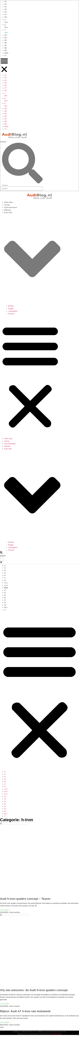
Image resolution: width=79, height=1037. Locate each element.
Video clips (8, 202)
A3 (5, 4)
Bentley (11, 306)
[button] (4, 65)
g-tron (6, 585)
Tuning (7, 205)
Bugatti (10, 308)
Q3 (5, 37)
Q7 (5, 45)
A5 (5, 9)
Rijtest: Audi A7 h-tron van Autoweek (25, 1011)
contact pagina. (57, 1034)
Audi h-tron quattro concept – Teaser (25, 898)
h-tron (6, 588)
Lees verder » (5, 910)
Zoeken (3, 142)
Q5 (5, 43)
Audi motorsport (10, 207)
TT (5, 55)
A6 (5, 12)
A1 (5, 1)
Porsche (11, 314)
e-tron (6, 583)
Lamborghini (12, 311)
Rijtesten (7, 210)
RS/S (6, 53)
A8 (5, 17)
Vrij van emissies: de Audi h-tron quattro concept (34, 990)
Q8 (5, 48)
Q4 (5, 40)
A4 (5, 7)
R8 (5, 50)
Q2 (5, 35)
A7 (5, 14)
